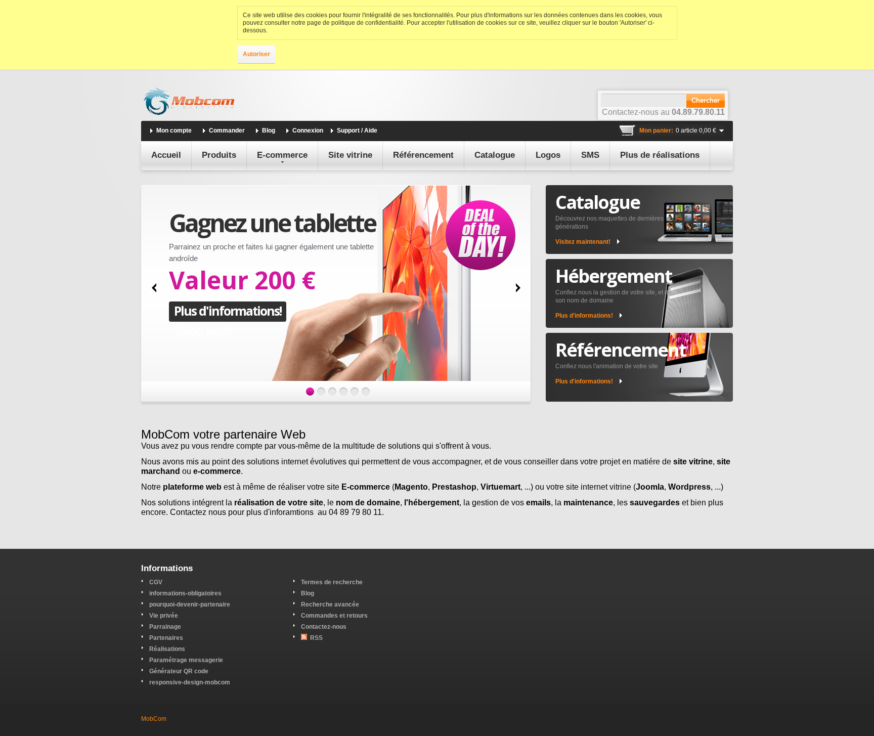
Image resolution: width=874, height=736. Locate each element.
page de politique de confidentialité (355, 22)
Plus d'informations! (227, 310)
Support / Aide (357, 130)
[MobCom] (189, 102)
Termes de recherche (332, 582)
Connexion (307, 130)
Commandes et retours (334, 615)
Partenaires (166, 637)
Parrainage (165, 626)
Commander (227, 130)
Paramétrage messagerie (186, 660)
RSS (316, 637)
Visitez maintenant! (582, 241)
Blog (268, 130)
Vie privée (163, 615)
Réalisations (167, 649)
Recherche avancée (330, 604)
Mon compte (174, 130)
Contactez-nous (323, 626)
